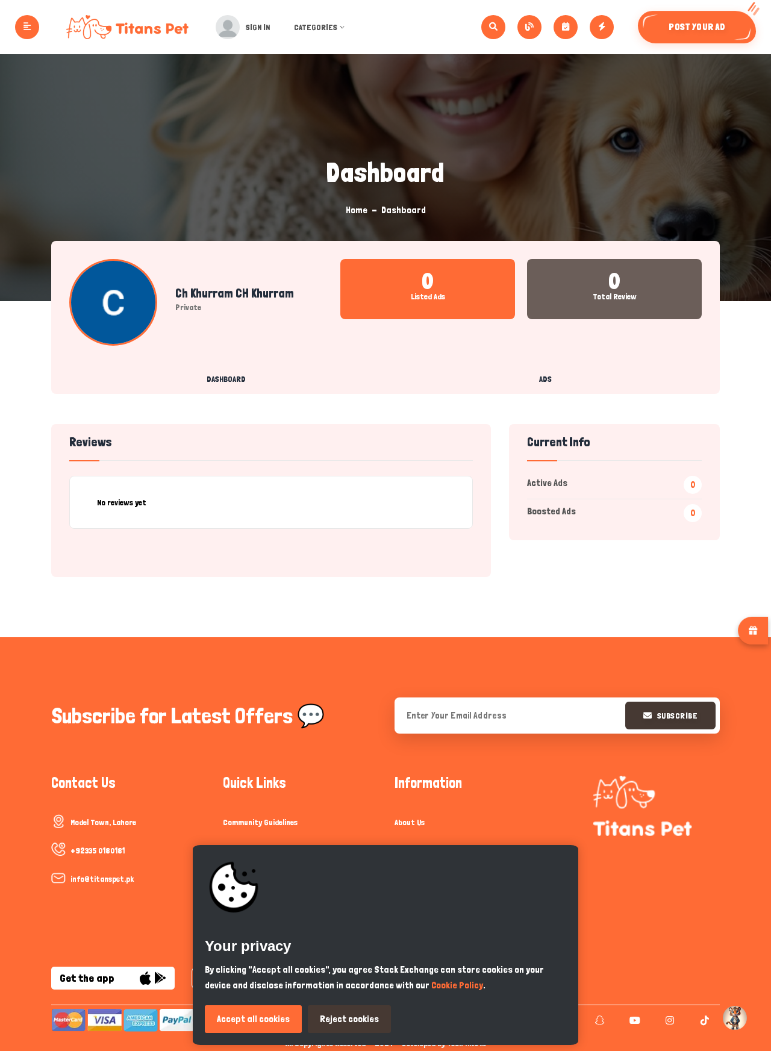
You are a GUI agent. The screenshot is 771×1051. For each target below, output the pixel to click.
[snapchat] (598, 1020)
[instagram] (668, 1020)
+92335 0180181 (97, 850)
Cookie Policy (457, 985)
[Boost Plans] (602, 27)
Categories (315, 27)
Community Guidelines (260, 822)
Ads (545, 379)
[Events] (566, 27)
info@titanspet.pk (102, 879)
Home (356, 210)
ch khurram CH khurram (234, 293)
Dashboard (226, 379)
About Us (410, 822)
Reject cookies (349, 1018)
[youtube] (633, 1020)
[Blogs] (529, 27)
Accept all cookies (253, 1018)
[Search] (493, 27)
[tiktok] (703, 1020)
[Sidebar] (27, 27)
